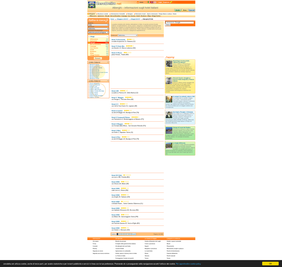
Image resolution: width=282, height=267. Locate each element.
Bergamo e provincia (151, 248)
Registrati (166, 2)
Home (141, 2)
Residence (144, 15)
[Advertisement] (137, 72)
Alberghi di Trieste (94, 78)
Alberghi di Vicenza (95, 66)
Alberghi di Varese (94, 75)
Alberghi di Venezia (95, 74)
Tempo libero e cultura (165, 14)
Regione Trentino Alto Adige (97, 91)
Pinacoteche (170, 246)
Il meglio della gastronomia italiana (125, 243)
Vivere (174, 14)
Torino (146, 258)
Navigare (130, 14)
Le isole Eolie (148, 251)
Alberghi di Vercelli (94, 70)
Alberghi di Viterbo (94, 64)
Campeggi (124, 15)
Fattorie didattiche (172, 253)
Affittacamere (93, 15)
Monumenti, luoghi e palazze (175, 248)
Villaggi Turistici (156, 15)
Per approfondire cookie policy (188, 263)
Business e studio (103, 14)
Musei (168, 243)
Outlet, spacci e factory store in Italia (126, 253)
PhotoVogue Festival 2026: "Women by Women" (181, 61)
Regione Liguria (94, 94)
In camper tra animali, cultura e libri (184, 96)
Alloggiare (92, 14)
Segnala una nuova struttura (101, 253)
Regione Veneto (94, 92)
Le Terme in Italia (120, 255)
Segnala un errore (98, 251)
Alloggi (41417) (135, 19)
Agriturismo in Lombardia (122, 251)
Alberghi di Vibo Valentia (96, 67)
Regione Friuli (93, 86)
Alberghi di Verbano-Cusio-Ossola (99, 72)
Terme (168, 258)
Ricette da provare (120, 241)
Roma (146, 253)
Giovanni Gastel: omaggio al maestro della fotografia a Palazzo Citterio (183, 79)
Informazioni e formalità (118, 14)
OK (270, 263)
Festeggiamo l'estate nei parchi (124, 258)
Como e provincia (150, 243)
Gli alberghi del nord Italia (122, 246)
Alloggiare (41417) (122, 19)
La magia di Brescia (179, 143)
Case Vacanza (131, 15)
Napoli (146, 246)
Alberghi (107, 15)
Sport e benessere (152, 14)
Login (160, 2)
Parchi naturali (171, 255)
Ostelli (138, 15)
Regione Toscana (94, 97)
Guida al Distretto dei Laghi (153, 241)
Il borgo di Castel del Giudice (182, 127)
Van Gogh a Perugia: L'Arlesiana (183, 112)
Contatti (95, 246)
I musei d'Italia (119, 248)
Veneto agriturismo (94, 83)
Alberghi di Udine (94, 77)
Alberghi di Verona (94, 69)
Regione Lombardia (95, 84)
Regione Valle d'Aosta (95, 89)
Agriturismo (101, 15)
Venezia (147, 255)
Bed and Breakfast (115, 15)
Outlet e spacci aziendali (174, 241)
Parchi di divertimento (173, 251)
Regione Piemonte (94, 88)
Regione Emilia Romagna (96, 95)
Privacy (95, 248)
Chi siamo (96, 241)
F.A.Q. (94, 243)
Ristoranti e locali (140, 14)
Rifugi (149, 15)
